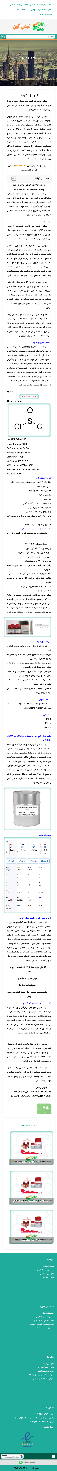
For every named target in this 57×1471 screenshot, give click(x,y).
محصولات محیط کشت (45, 1328)
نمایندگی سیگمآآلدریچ (45, 1270)
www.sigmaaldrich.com (39, 133)
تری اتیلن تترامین (43, 1016)
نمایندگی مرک (18, 1024)
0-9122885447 (21, 1468)
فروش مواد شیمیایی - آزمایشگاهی (41, 1374)
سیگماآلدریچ (38, 210)
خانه (6, 84)
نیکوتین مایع (17, 1061)
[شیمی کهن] (28, 27)
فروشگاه (4, 90)
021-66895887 (38, 185)
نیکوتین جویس (18, 960)
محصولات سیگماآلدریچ (45, 1316)
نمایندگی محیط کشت (46, 1371)
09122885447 (30, 189)
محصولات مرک (48, 1313)
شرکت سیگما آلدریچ (39, 347)
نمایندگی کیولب (48, 1277)
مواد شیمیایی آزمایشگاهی (44, 1320)
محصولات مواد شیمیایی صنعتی (42, 1324)
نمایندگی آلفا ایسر (47, 1273)
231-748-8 (23, 461)
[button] (12, 178)
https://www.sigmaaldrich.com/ (35, 363)
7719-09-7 (24, 448)
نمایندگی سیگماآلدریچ (45, 1367)
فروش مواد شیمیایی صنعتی (43, 1378)
